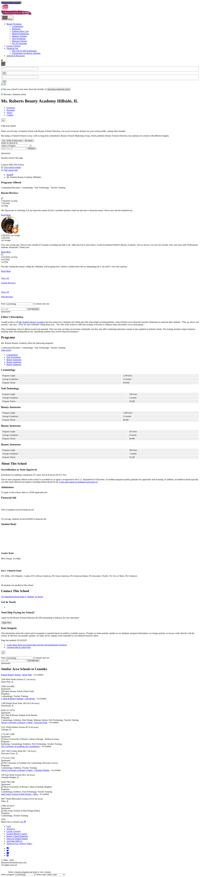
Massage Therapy (19, 41)
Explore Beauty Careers (17, 834)
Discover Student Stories (17, 839)
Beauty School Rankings (17, 836)
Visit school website (12, 167)
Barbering (16, 29)
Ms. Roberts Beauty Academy (29, 101)
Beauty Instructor (14, 360)
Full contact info (11, 170)
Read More (6, 215)
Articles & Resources (16, 56)
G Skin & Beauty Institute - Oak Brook (18, 698)
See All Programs (19, 43)
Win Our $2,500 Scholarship (24, 51)
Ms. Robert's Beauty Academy (32, 322)
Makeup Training (19, 36)
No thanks (29, 141)
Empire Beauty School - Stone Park (16, 675)
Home (9, 175)
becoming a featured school (59, 89)
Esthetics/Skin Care (20, 31)
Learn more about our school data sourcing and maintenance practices (37, 645)
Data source (6, 350)
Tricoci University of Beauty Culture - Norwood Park (24, 722)
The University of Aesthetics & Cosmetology (20, 746)
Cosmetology (17, 26)
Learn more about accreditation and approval (78, 482)
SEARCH (31, 149)
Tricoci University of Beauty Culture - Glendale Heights (25, 770)
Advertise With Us (14, 841)
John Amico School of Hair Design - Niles (19, 794)
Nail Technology (14, 357)
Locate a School (13, 46)
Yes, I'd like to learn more (12, 141)
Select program (7, 874)
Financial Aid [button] (12, 48)
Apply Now (6, 623)
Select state (41, 874)
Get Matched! (33, 309)
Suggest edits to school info (19, 647)
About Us (11, 829)
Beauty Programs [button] (14, 24)
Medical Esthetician (20, 34)
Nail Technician (19, 38)
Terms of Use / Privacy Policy (19, 843)
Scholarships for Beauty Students (26, 53)
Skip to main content (11, 3)
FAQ (9, 826)
